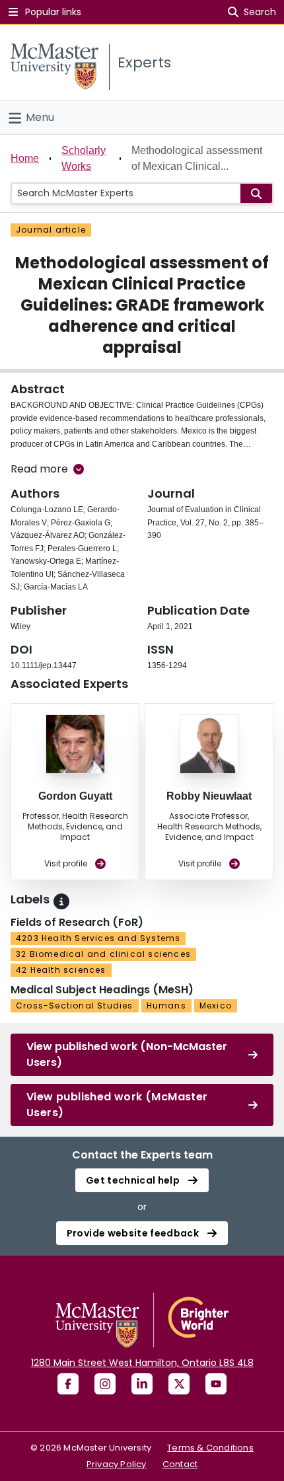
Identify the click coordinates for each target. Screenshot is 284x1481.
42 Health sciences (61, 969)
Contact (179, 1464)
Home (25, 158)
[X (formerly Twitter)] (179, 1383)
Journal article (51, 229)
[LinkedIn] (142, 1383)
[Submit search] (256, 193)
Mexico (215, 1005)
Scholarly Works (83, 158)
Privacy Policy (117, 1464)
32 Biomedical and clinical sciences (103, 954)
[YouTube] (216, 1383)
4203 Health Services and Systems (98, 938)
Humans (166, 1005)
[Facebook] (68, 1383)
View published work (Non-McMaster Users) (126, 1054)
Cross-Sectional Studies (74, 1005)
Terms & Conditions (210, 1447)
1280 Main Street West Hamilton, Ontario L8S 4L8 (142, 1362)
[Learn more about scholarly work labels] (61, 901)
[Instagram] (105, 1383)
